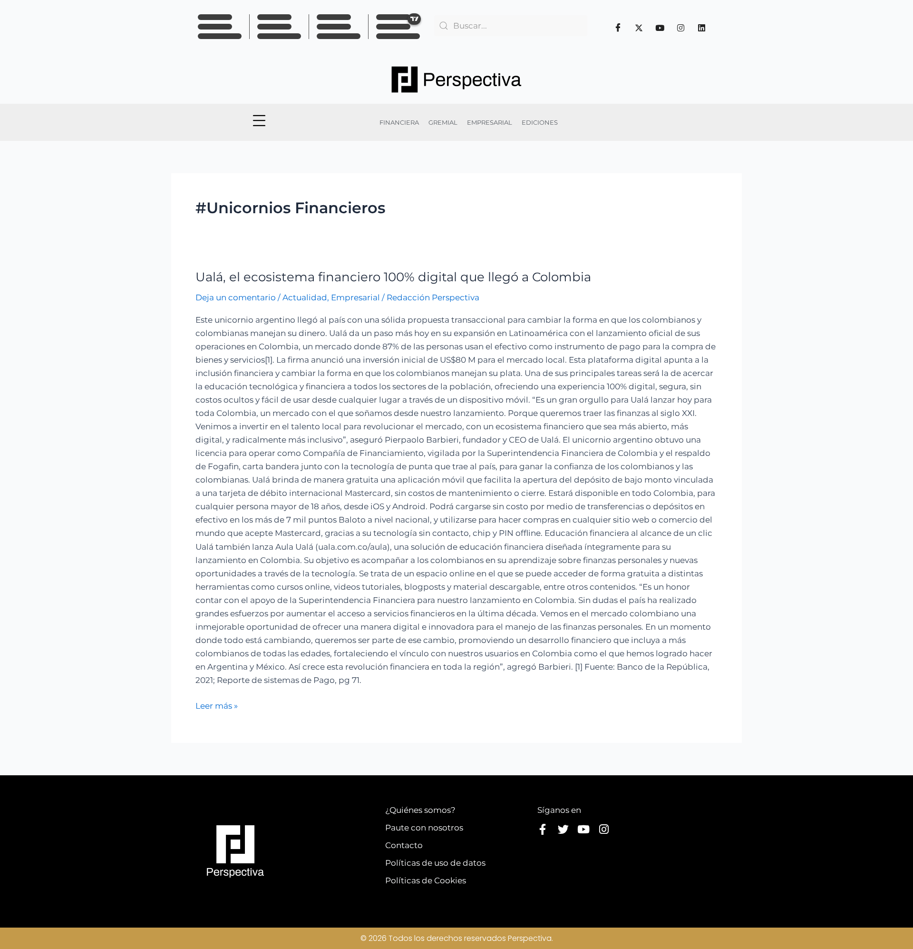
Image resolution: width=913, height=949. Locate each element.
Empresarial (355, 297)
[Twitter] (639, 27)
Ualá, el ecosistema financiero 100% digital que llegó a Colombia (393, 277)
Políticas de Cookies (425, 880)
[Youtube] (660, 27)
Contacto (404, 845)
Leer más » (216, 705)
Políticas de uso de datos (435, 863)
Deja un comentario (235, 297)
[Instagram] (681, 27)
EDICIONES (540, 122)
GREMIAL (442, 122)
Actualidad (304, 297)
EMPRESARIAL (489, 122)
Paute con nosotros (424, 827)
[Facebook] (618, 27)
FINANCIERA (399, 122)
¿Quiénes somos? (420, 810)
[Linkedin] (702, 27)
